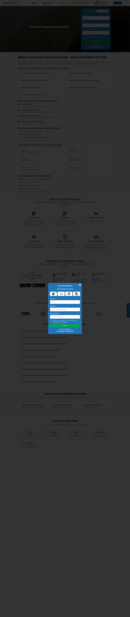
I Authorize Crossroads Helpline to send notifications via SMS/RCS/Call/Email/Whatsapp (65, 321)
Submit (65, 325)
